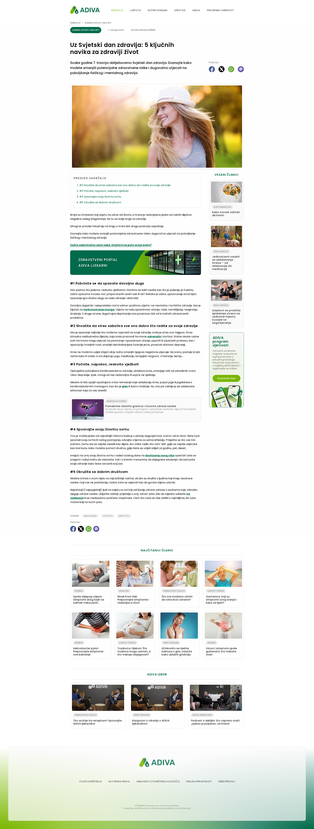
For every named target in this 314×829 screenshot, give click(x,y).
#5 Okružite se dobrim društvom (100, 202)
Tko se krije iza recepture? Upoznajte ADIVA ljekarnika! (97, 720)
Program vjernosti (220, 10)
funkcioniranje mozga (98, 309)
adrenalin (154, 336)
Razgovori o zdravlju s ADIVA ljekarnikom (150, 720)
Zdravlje (117, 10)
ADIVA (196, 10)
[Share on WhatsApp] (231, 69)
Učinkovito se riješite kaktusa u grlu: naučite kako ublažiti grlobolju (177, 648)
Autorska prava (119, 781)
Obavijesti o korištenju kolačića (158, 781)
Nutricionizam (157, 10)
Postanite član (226, 378)
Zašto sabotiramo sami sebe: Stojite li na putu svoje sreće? (111, 245)
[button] (242, 10)
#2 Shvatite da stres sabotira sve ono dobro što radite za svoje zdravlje (125, 185)
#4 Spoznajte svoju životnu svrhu (100, 197)
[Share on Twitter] (221, 69)
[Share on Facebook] (212, 69)
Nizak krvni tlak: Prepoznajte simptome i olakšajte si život (133, 597)
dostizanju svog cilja (159, 455)
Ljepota (135, 10)
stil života (108, 516)
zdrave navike (90, 516)
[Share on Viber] (241, 69)
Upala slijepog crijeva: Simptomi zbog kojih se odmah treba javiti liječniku (88, 598)
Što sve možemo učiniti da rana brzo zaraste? (177, 596)
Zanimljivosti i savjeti (98, 22)
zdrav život (124, 516)
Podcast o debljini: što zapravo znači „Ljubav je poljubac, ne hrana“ (215, 720)
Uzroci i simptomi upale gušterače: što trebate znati (221, 648)
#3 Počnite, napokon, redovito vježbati (104, 191)
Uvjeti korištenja (90, 781)
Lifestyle (179, 10)
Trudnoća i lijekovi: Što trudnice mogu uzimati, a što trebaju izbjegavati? (134, 648)
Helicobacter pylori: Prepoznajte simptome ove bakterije (88, 648)
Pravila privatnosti (198, 781)
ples (125, 386)
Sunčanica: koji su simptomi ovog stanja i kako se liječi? (221, 597)
